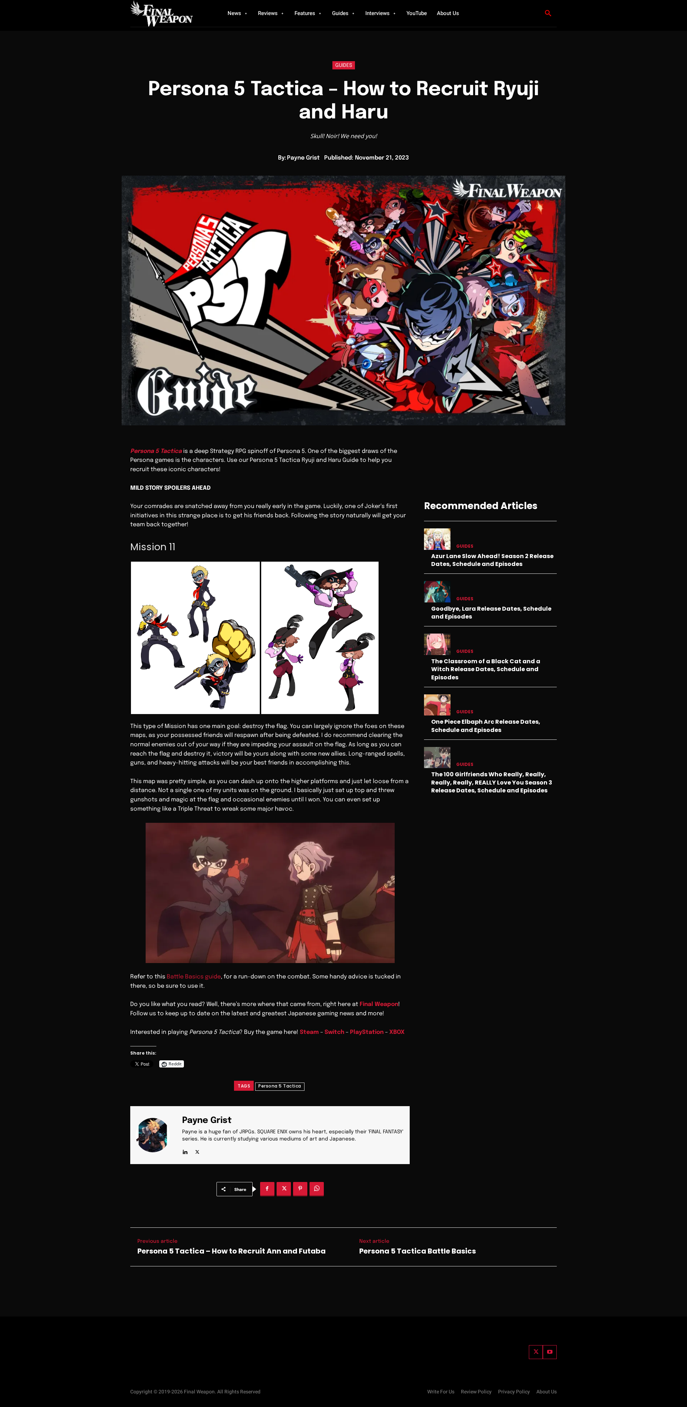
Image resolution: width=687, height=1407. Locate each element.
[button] (548, 13)
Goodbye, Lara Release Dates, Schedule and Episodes (491, 613)
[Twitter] (536, 1352)
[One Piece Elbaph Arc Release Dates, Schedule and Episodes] (437, 704)
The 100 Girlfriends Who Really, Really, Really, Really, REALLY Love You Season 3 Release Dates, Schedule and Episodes (491, 782)
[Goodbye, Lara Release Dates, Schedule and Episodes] (437, 591)
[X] (197, 1150)
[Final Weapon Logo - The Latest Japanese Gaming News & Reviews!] (170, 13)
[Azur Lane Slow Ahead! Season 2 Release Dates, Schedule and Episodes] (437, 538)
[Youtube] (550, 1352)
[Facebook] (267, 1189)
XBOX (397, 1032)
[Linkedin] (184, 1150)
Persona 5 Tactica (279, 1086)
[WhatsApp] (317, 1189)
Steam (309, 1032)
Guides (343, 65)
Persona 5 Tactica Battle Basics (417, 1251)
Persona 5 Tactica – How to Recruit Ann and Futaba (231, 1251)
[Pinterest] (300, 1189)
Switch (334, 1032)
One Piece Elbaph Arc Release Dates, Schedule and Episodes (485, 726)
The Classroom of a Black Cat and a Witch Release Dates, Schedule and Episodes (485, 669)
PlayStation (367, 1032)
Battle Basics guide (194, 977)
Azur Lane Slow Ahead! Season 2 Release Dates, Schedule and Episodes (492, 560)
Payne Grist (303, 158)
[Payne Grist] (157, 1135)
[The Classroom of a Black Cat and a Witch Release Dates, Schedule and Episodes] (437, 644)
